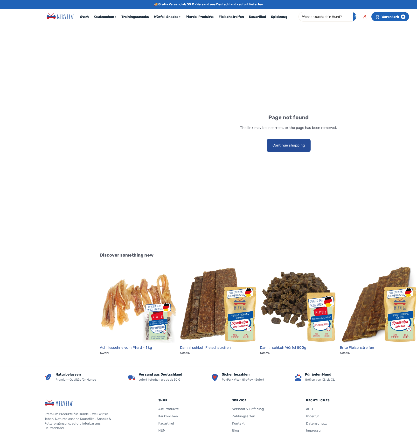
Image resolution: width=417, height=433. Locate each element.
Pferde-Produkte (200, 17)
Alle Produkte (168, 409)
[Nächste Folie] (170, 304)
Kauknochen (105, 17)
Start (84, 17)
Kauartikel (257, 17)
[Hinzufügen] (169, 335)
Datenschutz (316, 423)
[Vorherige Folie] (107, 304)
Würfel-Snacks (167, 17)
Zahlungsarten (243, 416)
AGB (309, 409)
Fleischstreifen (231, 17)
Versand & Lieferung (248, 409)
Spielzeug (279, 17)
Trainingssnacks (135, 17)
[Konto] (364, 16)
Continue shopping (288, 145)
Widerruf (312, 416)
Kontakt (238, 423)
